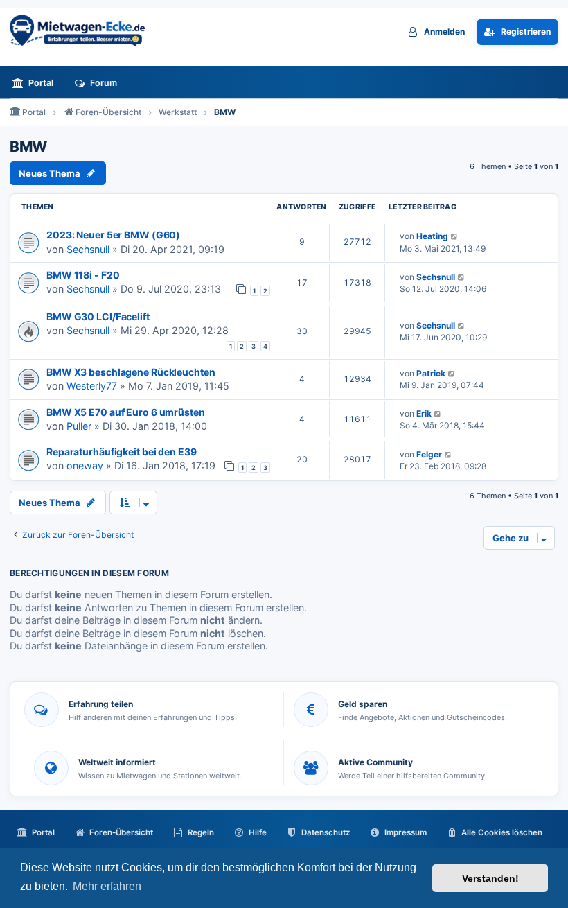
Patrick (430, 373)
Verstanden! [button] (490, 878)
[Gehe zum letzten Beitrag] (454, 236)
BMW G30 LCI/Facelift (98, 316)
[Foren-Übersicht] (82, 30)
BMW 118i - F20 (82, 275)
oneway (84, 465)
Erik (424, 413)
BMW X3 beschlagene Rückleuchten (130, 372)
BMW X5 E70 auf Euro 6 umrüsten (125, 412)
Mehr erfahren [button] (107, 886)
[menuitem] (37, 83)
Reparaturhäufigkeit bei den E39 (121, 451)
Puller (78, 426)
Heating (432, 236)
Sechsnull (87, 249)
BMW (28, 147)
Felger (429, 454)
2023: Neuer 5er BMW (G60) (113, 235)
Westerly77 (91, 386)
